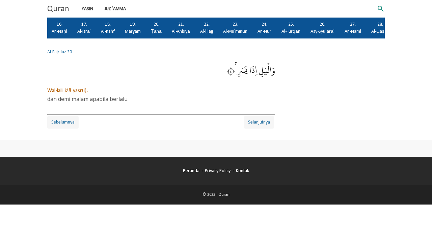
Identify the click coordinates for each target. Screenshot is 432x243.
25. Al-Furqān (290, 27)
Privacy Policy (218, 171)
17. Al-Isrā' (84, 27)
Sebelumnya (63, 122)
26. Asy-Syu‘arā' (322, 27)
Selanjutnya (259, 122)
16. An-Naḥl (59, 27)
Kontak (242, 171)
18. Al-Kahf (108, 27)
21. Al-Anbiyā (181, 27)
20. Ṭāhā (156, 27)
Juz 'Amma (115, 9)
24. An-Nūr (264, 27)
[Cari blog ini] (381, 9)
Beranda (191, 171)
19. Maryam (133, 27)
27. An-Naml (353, 27)
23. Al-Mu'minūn (235, 27)
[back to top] (418, 227)
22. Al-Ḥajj (206, 27)
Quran (58, 9)
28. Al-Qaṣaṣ (380, 27)
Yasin (87, 9)
